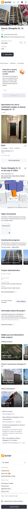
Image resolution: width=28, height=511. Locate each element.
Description (21, 63)
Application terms (6, 488)
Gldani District (15, 176)
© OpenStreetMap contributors (21, 207)
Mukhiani (22, 176)
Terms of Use (5, 491)
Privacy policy (5, 486)
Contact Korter (5, 470)
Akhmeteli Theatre (6, 177)
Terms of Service (18, 501)
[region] (14, 194)
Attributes (13, 63)
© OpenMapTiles (11, 207)
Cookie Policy (7, 501)
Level (2, 48)
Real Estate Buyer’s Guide (8, 476)
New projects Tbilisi (6, 176)
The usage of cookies (7, 483)
